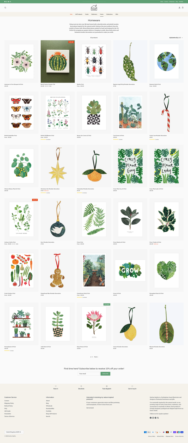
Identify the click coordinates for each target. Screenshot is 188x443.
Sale (71, 14)
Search (48, 416)
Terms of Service (9, 416)
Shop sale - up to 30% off (94, 1)
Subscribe (105, 373)
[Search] (5, 7)
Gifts (117, 14)
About (161, 1)
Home (101, 14)
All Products (78, 14)
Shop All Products (51, 413)
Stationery (94, 14)
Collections (109, 14)
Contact (166, 1)
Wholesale (172, 1)
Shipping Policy (9, 403)
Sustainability (50, 408)
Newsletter (7, 413)
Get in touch (90, 408)
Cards (86, 14)
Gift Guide (7, 411)
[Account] (179, 7)
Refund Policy (8, 406)
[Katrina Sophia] (94, 7)
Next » (96, 357)
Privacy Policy (151, 436)
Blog (177, 1)
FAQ (5, 408)
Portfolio (181, 1)
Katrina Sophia (12, 436)
